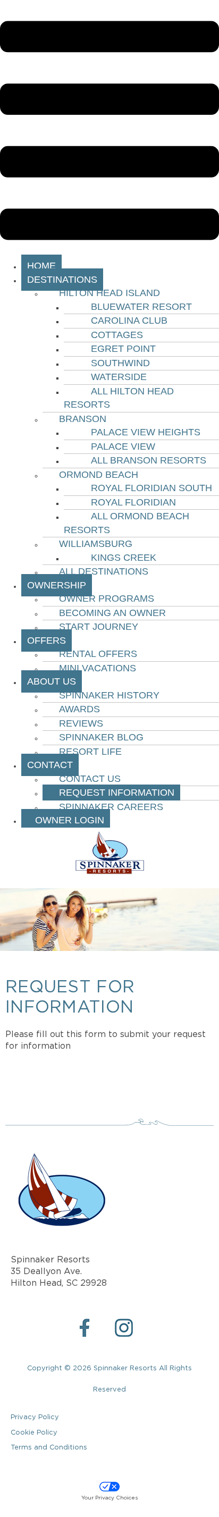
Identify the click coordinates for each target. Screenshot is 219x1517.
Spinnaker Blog (101, 737)
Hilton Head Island (109, 293)
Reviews (81, 723)
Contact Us (90, 778)
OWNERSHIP (56, 585)
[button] (109, 132)
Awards (79, 709)
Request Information (116, 792)
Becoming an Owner (112, 613)
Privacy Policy (35, 1417)
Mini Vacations (97, 668)
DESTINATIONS (62, 279)
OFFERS (46, 640)
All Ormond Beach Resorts (126, 523)
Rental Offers (98, 653)
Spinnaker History (109, 695)
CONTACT (50, 765)
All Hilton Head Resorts (119, 398)
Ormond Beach (98, 474)
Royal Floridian (133, 502)
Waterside (119, 377)
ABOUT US (51, 681)
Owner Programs (106, 598)
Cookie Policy (34, 1433)
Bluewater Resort (141, 306)
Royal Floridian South (151, 488)
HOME (41, 265)
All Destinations (103, 571)
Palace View (123, 446)
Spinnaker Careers (111, 807)
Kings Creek (123, 557)
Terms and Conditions (49, 1448)
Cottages (117, 335)
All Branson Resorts (148, 460)
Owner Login (65, 820)
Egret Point (123, 348)
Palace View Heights (145, 432)
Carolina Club (129, 320)
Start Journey (98, 626)
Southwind (120, 363)
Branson (82, 419)
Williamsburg (95, 543)
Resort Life (90, 751)
